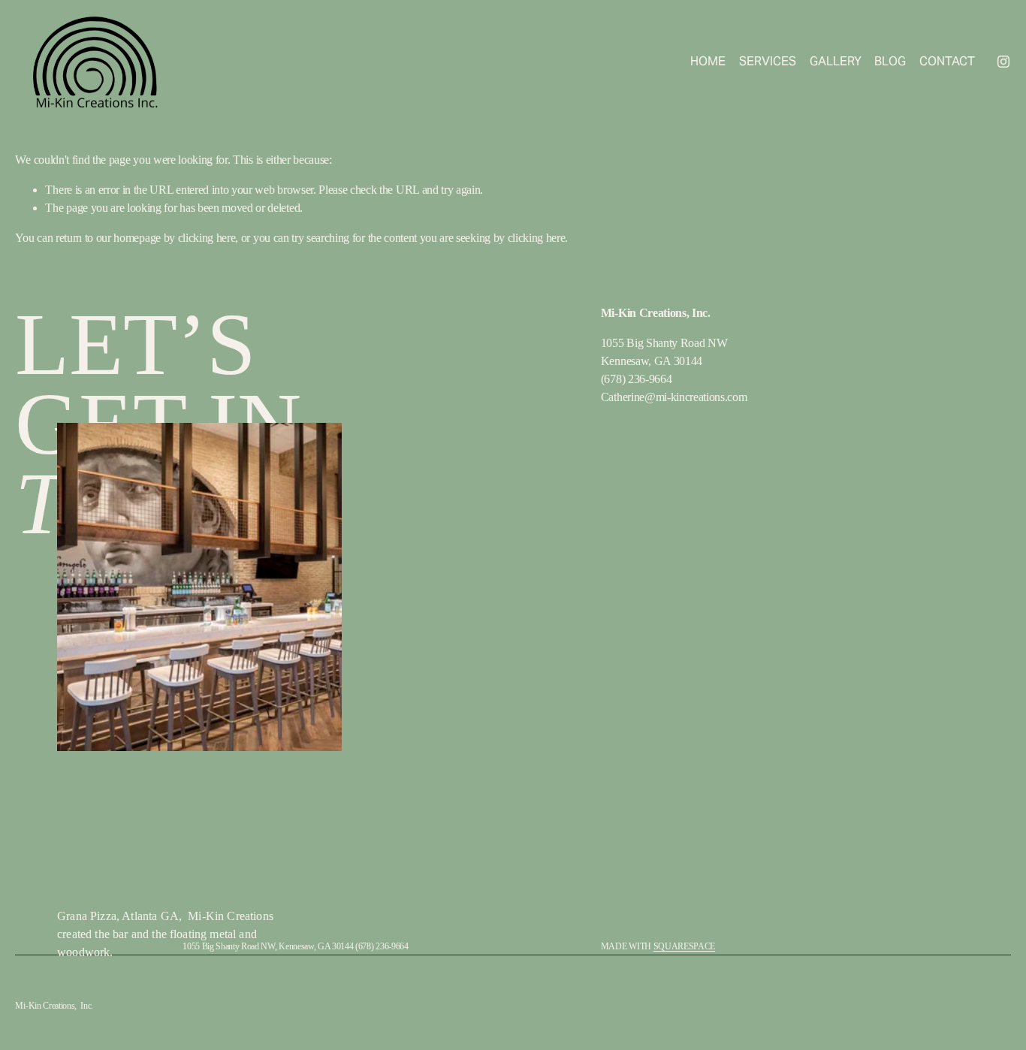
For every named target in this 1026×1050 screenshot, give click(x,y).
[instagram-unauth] (1003, 61)
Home (708, 61)
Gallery (836, 61)
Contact (947, 61)
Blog (890, 61)
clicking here (207, 237)
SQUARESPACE (684, 946)
